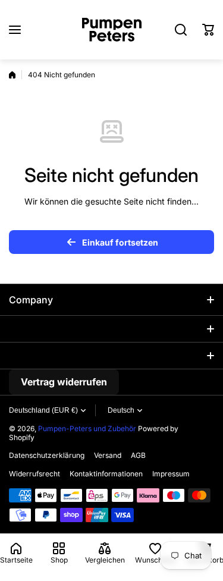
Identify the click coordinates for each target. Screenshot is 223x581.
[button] (208, 30)
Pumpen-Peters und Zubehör (87, 428)
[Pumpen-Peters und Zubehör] (112, 29)
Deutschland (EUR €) (43, 410)
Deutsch (121, 410)
